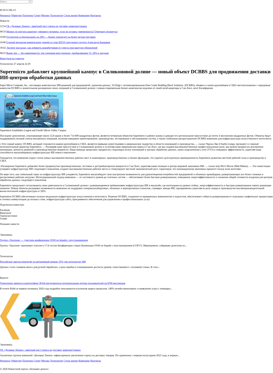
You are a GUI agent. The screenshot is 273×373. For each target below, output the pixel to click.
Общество (16, 15)
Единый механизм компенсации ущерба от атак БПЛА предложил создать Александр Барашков (58, 42)
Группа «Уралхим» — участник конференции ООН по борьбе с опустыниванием (44, 240)
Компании (84, 15)
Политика (27, 15)
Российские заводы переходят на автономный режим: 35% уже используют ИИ (43, 261)
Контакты (95, 15)
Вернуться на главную (12, 58)
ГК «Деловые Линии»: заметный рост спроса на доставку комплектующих (46, 26)
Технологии (56, 15)
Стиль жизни (71, 15)
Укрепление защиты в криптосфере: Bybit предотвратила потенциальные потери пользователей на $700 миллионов (62, 283)
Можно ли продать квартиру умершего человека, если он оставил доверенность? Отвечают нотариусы (62, 31)
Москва (45, 15)
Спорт (37, 15)
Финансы (5, 15)
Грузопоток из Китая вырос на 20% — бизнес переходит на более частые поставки (51, 37)
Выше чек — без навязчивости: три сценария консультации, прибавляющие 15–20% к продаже (57, 53)
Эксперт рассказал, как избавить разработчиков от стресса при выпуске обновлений (51, 47)
